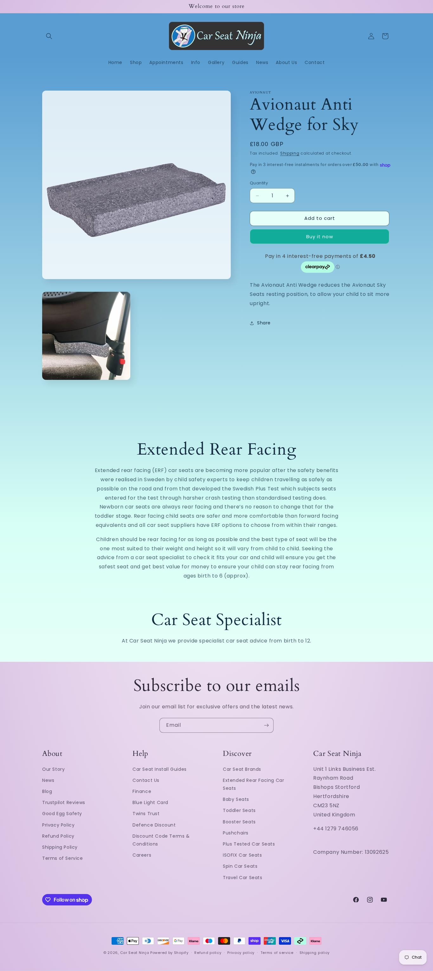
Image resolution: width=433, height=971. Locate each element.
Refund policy (207, 952)
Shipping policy (315, 952)
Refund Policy (58, 836)
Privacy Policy (58, 825)
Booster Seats (239, 822)
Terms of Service (62, 858)
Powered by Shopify (169, 952)
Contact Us (145, 780)
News (48, 780)
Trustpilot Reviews (63, 803)
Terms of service (277, 952)
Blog (47, 791)
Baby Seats (236, 799)
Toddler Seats (239, 811)
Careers (141, 855)
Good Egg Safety (62, 814)
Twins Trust (146, 814)
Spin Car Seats (240, 866)
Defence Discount (154, 825)
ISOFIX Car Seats (242, 855)
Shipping (290, 153)
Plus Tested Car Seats (249, 844)
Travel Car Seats (242, 877)
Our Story (53, 769)
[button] (49, 36)
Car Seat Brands (242, 769)
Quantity (259, 183)
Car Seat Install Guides (159, 769)
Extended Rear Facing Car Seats (253, 784)
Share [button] (264, 323)
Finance (141, 791)
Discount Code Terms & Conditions (161, 840)
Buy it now (319, 236)
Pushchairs (236, 833)
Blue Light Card (150, 803)
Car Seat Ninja (134, 952)
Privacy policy (241, 952)
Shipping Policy (60, 847)
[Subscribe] (266, 725)
